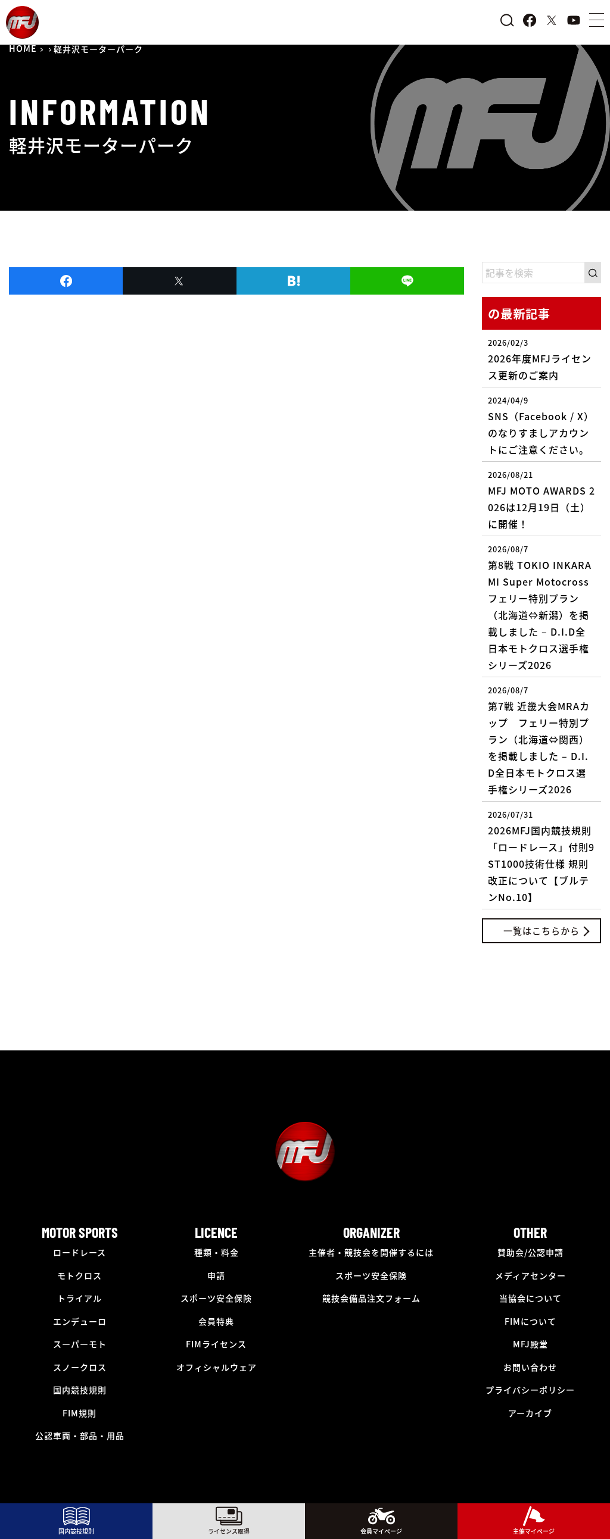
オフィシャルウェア (216, 1367)
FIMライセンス (216, 1344)
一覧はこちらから (541, 930)
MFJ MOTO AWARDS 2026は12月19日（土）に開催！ (541, 500)
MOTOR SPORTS (80, 1232)
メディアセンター (530, 1275)
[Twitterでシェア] (179, 281)
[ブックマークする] (293, 281)
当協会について (530, 1298)
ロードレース (79, 1252)
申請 (216, 1275)
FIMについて (530, 1321)
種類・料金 (216, 1252)
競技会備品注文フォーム (371, 1298)
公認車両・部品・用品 (80, 1435)
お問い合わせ (530, 1367)
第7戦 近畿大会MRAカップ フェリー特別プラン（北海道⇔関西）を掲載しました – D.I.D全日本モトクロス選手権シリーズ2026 (539, 740)
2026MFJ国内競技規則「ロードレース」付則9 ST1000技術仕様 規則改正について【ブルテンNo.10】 (541, 856)
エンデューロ (80, 1321)
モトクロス (79, 1275)
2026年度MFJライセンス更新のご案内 (540, 359)
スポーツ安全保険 (216, 1298)
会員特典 (216, 1321)
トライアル (79, 1298)
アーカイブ (530, 1413)
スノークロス (80, 1367)
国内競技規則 (80, 1390)
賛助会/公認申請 (530, 1252)
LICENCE (216, 1232)
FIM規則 (80, 1413)
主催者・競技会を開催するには (371, 1252)
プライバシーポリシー (530, 1390)
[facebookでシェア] (66, 281)
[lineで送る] (407, 281)
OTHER (530, 1232)
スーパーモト (80, 1344)
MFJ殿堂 (530, 1344)
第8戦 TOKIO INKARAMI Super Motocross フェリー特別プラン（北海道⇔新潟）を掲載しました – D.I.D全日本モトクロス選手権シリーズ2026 (543, 607)
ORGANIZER (371, 1232)
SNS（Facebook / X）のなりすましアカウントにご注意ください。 (541, 425)
